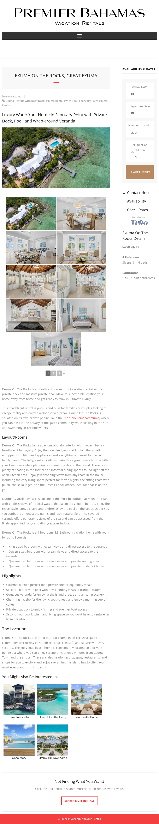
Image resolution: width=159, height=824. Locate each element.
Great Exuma (13, 96)
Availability (136, 201)
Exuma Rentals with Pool (62, 101)
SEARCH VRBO (139, 172)
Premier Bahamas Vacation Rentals (81, 818)
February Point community (82, 418)
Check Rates (137, 209)
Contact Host (138, 192)
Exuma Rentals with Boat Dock (25, 101)
